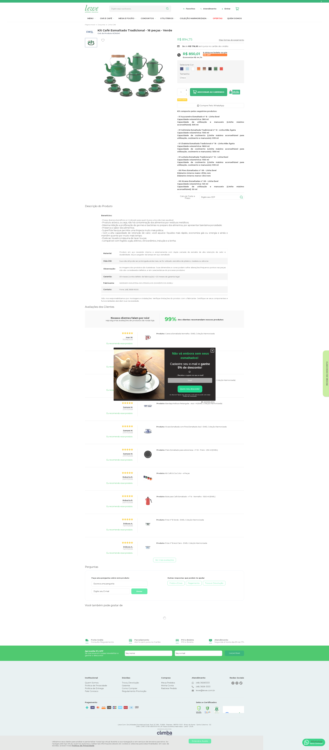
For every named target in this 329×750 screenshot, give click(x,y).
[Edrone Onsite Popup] (164, 375)
